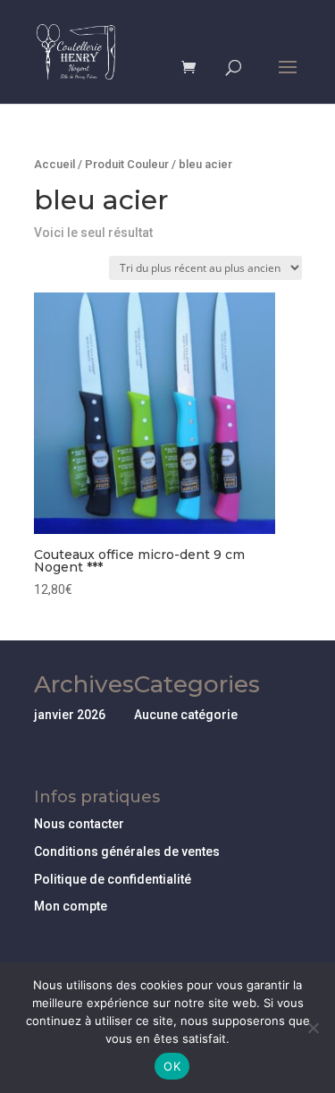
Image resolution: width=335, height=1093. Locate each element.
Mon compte (70, 906)
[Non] (313, 1028)
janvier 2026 (69, 714)
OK (171, 1066)
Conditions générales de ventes (127, 851)
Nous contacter (79, 824)
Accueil (54, 164)
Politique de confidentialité (112, 879)
